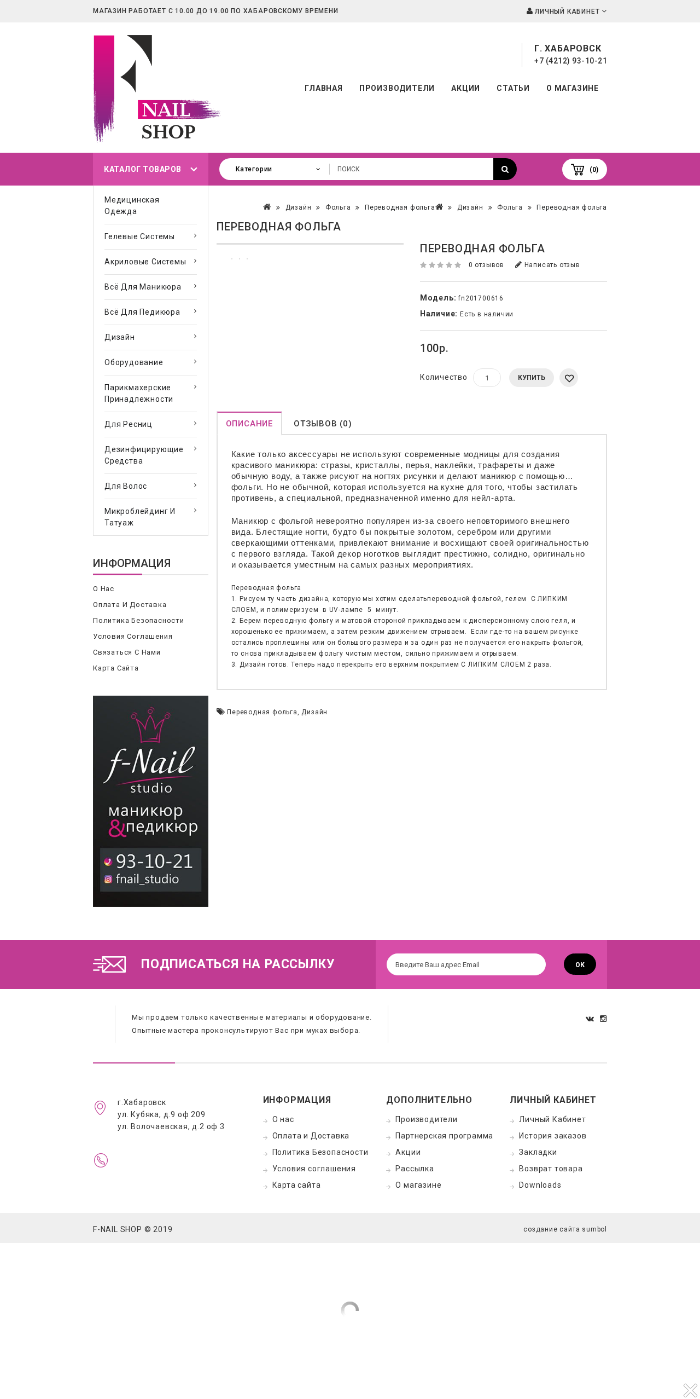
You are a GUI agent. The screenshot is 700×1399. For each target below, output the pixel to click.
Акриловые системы (145, 261)
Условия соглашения (132, 636)
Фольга (510, 207)
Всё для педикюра (142, 312)
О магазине (572, 88)
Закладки (538, 1152)
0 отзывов (486, 265)
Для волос (125, 486)
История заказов (552, 1135)
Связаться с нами (127, 652)
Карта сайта (116, 668)
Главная (324, 88)
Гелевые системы (139, 236)
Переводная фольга (571, 207)
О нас (103, 589)
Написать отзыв (551, 265)
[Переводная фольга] (310, 244)
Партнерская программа (444, 1135)
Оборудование (134, 362)
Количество (444, 377)
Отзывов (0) (323, 424)
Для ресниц (128, 424)
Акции (465, 88)
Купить (531, 377)
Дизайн (119, 337)
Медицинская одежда (132, 205)
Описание (249, 424)
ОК (580, 965)
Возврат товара (550, 1168)
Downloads (540, 1185)
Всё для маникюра (143, 286)
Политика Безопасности (138, 620)
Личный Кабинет (552, 1119)
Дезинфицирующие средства (144, 455)
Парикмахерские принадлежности (138, 393)
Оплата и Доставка (130, 604)
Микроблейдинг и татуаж (140, 517)
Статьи (513, 88)
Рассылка (414, 1168)
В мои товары (568, 377)
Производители (397, 88)
